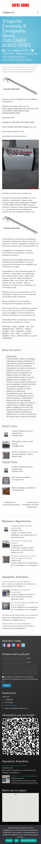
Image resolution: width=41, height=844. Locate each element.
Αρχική (4, 67)
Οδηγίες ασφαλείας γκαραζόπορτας (23, 488)
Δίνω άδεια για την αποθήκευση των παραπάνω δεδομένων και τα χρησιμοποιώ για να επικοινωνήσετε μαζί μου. (20, 679)
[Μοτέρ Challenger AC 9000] (20, 225)
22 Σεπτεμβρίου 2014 (16, 50)
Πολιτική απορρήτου (28, 840)
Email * (29, 662)
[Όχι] (38, 834)
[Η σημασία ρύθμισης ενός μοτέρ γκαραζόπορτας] (6, 434)
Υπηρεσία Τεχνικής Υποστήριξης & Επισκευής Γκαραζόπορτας (30, 504)
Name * (29, 658)
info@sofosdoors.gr (11, 705)
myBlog (9, 67)
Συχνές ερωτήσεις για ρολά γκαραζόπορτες (16, 623)
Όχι (16, 840)
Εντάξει (9, 840)
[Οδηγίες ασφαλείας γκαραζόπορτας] (6, 491)
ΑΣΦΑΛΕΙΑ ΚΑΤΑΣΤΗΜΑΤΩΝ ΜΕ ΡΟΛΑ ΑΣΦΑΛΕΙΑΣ (20, 615)
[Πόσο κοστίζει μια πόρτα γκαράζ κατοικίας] (6, 445)
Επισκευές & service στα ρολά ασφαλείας (16, 581)
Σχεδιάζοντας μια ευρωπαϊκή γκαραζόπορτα (24, 776)
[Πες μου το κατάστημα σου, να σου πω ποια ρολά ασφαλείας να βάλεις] (6, 455)
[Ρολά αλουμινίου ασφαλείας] (6, 481)
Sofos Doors (8, 53)
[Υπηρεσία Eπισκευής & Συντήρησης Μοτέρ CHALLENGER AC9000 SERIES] (20, 86)
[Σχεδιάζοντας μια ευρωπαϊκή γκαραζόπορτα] (6, 593)
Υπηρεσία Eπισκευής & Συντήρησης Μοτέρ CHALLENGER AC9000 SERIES (20, 56)
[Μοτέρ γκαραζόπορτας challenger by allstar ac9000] (20, 165)
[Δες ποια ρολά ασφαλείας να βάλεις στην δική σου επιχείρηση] (6, 606)
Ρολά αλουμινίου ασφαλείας (21, 477)
